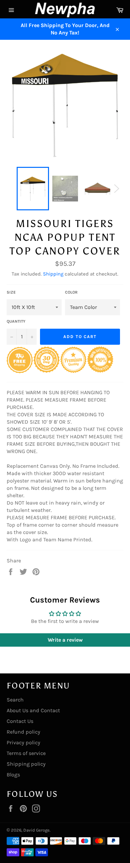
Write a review (65, 640)
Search (15, 699)
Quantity (16, 321)
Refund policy (23, 732)
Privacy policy (23, 742)
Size (11, 292)
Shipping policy (26, 764)
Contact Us (20, 721)
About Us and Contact (33, 710)
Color (71, 292)
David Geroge (36, 830)
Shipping (53, 274)
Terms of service (26, 753)
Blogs (13, 774)
